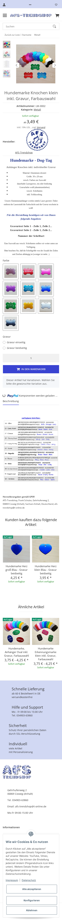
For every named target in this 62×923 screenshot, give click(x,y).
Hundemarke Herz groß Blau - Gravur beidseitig (17, 569)
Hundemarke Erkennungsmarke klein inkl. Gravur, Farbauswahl (45, 654)
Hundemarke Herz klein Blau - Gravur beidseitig (45, 569)
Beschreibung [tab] (11, 401)
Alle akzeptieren (31, 889)
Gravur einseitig (16, 342)
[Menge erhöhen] (55, 358)
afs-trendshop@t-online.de (30, 806)
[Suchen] (56, 26)
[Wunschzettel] (56, 5)
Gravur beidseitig (17, 348)
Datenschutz (29, 880)
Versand (41, 127)
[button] (30, 5)
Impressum (12, 880)
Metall (37, 109)
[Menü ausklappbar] (5, 15)
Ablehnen (31, 910)
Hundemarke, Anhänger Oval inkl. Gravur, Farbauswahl (16, 652)
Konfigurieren (32, 900)
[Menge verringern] (6, 358)
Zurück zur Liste (12, 34)
